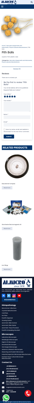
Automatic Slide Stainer (9, 325)
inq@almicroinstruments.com (15, 387)
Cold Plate (5, 313)
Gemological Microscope (9, 347)
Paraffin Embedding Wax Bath (11, 330)
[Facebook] (3, 295)
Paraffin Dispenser (7, 318)
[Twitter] (9, 295)
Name (6, 114)
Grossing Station (7, 320)
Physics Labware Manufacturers (18, 47)
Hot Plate (4, 315)
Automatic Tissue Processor (10, 328)
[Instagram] (14, 295)
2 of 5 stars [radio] (7, 96)
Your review (8, 100)
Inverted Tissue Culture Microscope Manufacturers (12, 357)
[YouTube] (19, 295)
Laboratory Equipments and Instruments (20, 60)
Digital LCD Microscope (9, 342)
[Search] (32, 2)
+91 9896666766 (11, 376)
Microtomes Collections (9, 308)
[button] (31, 11)
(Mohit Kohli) (10, 374)
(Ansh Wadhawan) (12, 379)
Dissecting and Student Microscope (12, 352)
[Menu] (2, 6)
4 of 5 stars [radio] (12, 96)
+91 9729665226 (11, 371)
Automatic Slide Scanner (9, 323)
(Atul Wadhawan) (12, 369)
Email (6, 122)
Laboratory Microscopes (9, 337)
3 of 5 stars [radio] (10, 96)
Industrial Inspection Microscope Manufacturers (16, 354)
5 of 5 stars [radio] (14, 96)
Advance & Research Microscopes (12, 349)
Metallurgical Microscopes (10, 339)
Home (3, 45)
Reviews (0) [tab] (17, 69)
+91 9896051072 (11, 366)
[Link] (9, 2)
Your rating (7, 94)
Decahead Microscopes (9, 344)
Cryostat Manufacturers (9, 310)
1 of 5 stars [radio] (5, 96)
